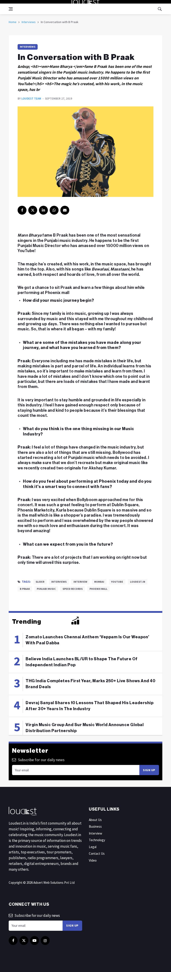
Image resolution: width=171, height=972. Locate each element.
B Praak (25, 588)
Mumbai (99, 581)
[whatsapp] (54, 210)
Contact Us (97, 853)
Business (95, 826)
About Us (95, 820)
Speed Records (73, 588)
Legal (92, 847)
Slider (40, 581)
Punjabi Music (46, 588)
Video (93, 860)
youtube (117, 581)
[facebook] (22, 210)
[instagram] (45, 940)
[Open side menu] (11, 9)
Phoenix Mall (98, 588)
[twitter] (32, 210)
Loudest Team (31, 98)
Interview (80, 581)
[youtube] (34, 940)
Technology (97, 840)
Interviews (29, 22)
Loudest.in (137, 581)
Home (12, 22)
